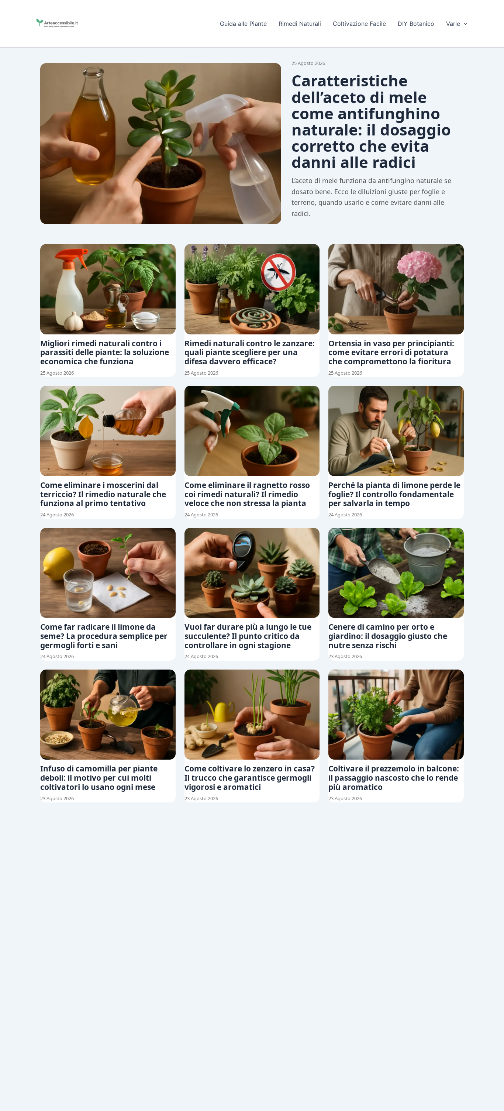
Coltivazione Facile (359, 23)
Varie (453, 23)
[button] (463, 23)
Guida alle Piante (243, 23)
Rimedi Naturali (300, 23)
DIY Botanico (416, 23)
